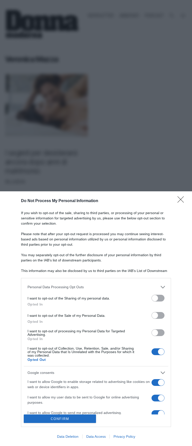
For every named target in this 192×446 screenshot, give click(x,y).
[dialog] (96, 318)
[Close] (182, 201)
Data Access (96, 436)
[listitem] (96, 287)
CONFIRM (60, 419)
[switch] (158, 298)
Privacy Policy (124, 436)
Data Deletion (67, 436)
